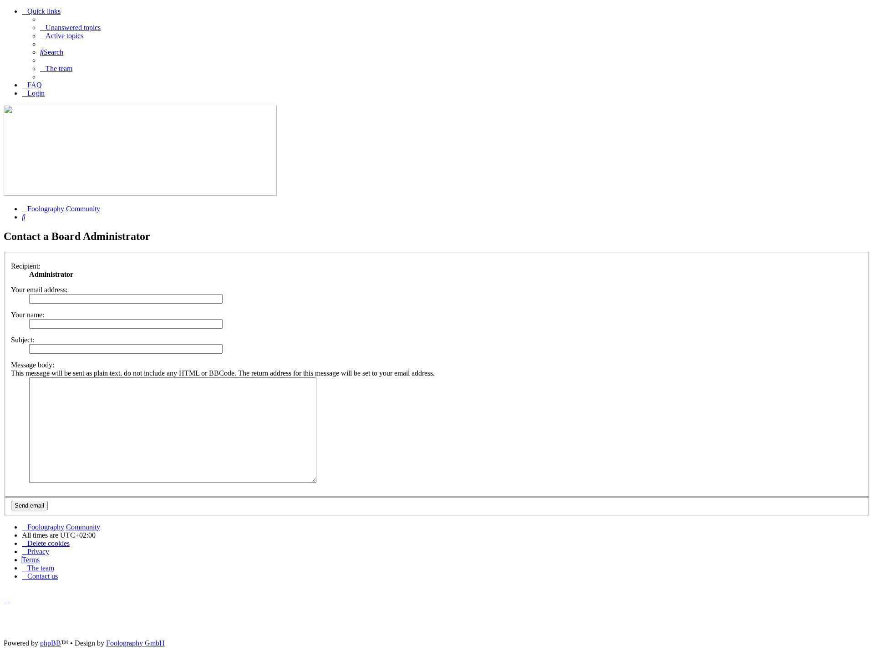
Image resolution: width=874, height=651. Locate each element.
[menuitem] (70, 27)
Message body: (32, 365)
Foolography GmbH (135, 643)
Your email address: (39, 290)
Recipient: (25, 266)
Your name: (27, 315)
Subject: (22, 340)
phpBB (50, 643)
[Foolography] (140, 193)
